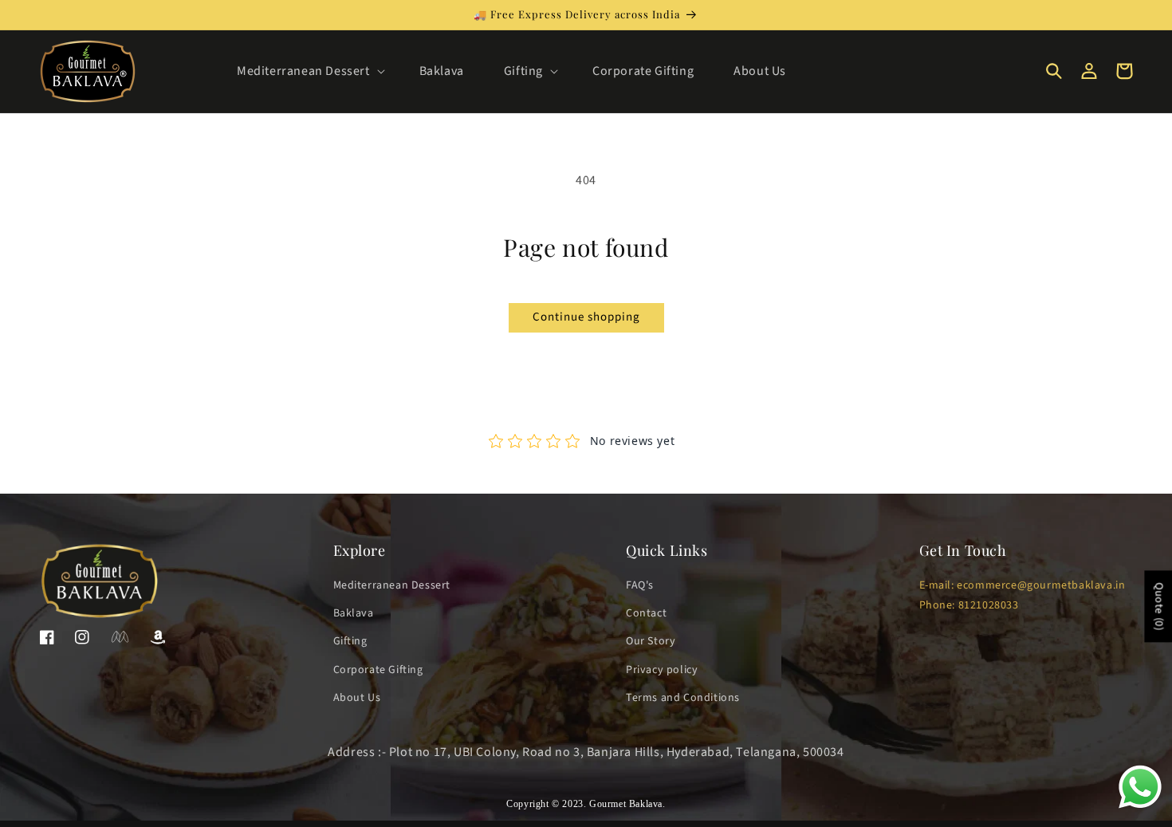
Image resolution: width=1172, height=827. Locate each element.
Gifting (350, 641)
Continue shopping (586, 317)
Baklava (353, 613)
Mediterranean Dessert (392, 585)
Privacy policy (662, 670)
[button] (308, 71)
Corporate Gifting (378, 670)
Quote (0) (1158, 606)
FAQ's (640, 585)
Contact (646, 613)
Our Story (650, 641)
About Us (357, 698)
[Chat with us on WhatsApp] (1140, 807)
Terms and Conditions (683, 698)
